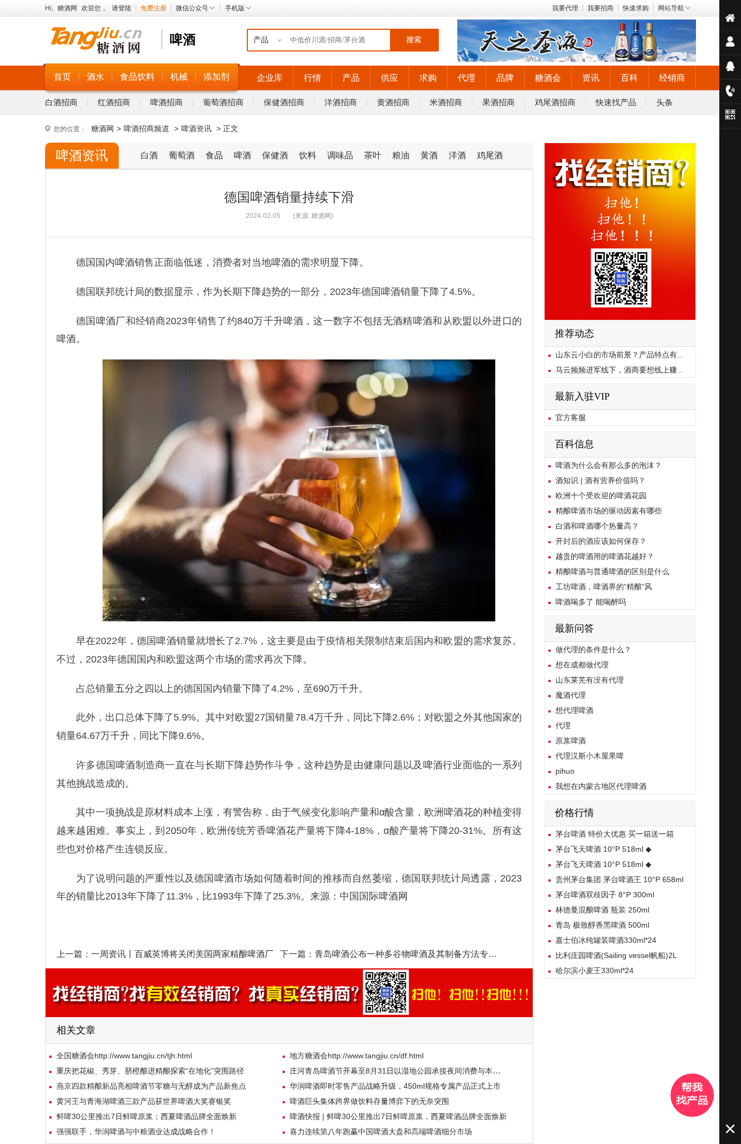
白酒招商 (61, 102)
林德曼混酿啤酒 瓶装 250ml (602, 909)
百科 (629, 77)
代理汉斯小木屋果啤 (589, 755)
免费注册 (153, 8)
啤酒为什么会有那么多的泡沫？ (608, 465)
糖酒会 (548, 77)
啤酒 (242, 155)
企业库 (270, 77)
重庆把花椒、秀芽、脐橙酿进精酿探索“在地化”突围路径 (150, 1070)
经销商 (672, 77)
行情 (312, 77)
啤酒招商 (166, 102)
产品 (351, 77)
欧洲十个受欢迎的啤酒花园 (601, 495)
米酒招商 (446, 102)
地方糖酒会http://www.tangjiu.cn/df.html (357, 1055)
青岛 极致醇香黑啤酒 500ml (602, 925)
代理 (466, 77)
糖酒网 (67, 8)
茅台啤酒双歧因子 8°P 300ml (604, 894)
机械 (179, 76)
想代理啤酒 (574, 710)
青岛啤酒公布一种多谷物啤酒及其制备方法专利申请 (414, 954)
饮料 (307, 155)
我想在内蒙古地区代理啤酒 (601, 786)
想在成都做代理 (582, 664)
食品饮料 (137, 76)
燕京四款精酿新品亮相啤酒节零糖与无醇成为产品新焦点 (151, 1086)
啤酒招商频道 (146, 128)
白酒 (149, 155)
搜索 (413, 40)
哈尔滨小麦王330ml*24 (594, 970)
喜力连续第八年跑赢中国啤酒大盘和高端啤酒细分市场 (381, 1131)
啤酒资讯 (196, 128)
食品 (214, 155)
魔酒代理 (570, 695)
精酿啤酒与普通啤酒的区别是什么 (612, 571)
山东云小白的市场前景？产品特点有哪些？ (627, 354)
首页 (62, 76)
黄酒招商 (393, 102)
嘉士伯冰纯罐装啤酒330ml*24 (605, 940)
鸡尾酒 (490, 155)
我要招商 (600, 8)
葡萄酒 (182, 155)
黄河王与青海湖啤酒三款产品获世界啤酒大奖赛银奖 (143, 1101)
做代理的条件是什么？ (593, 649)
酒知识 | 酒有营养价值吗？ (600, 480)
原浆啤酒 (570, 740)
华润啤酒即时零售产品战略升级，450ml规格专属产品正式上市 (395, 1086)
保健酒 (275, 155)
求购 (428, 77)
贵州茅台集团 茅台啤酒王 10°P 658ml (619, 879)
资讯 (590, 77)
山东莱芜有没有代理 (589, 680)
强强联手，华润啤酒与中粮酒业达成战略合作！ (136, 1131)
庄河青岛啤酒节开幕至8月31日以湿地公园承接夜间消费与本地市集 (402, 1070)
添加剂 (216, 76)
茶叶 (372, 155)
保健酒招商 (284, 102)
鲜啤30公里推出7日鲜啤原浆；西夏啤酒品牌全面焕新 (146, 1116)
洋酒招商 (340, 102)
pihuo (564, 771)
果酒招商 (498, 102)
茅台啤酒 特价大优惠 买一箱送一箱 (614, 834)
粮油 (401, 155)
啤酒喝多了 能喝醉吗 (590, 601)
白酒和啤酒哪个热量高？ (597, 526)
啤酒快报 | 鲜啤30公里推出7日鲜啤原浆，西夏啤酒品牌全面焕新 (398, 1116)
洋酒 (457, 155)
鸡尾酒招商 (555, 102)
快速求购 (636, 8)
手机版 (235, 8)
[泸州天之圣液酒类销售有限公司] (576, 59)
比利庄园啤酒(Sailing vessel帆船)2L (616, 955)
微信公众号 (192, 8)
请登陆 (121, 8)
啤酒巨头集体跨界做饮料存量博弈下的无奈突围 (369, 1101)
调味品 (340, 155)
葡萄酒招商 (223, 102)
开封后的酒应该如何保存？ (601, 541)
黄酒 (429, 155)
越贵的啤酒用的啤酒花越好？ (604, 556)
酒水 (95, 76)
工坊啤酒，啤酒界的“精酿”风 (603, 586)
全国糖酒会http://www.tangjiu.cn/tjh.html (124, 1055)
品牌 (505, 77)
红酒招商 (114, 102)
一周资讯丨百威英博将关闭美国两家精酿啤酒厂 (182, 954)
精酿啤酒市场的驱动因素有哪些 (608, 510)
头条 (664, 102)
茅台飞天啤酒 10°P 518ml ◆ (603, 849)
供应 (389, 77)
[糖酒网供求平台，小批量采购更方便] (620, 318)
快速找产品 (616, 102)
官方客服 (570, 417)
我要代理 (565, 8)
